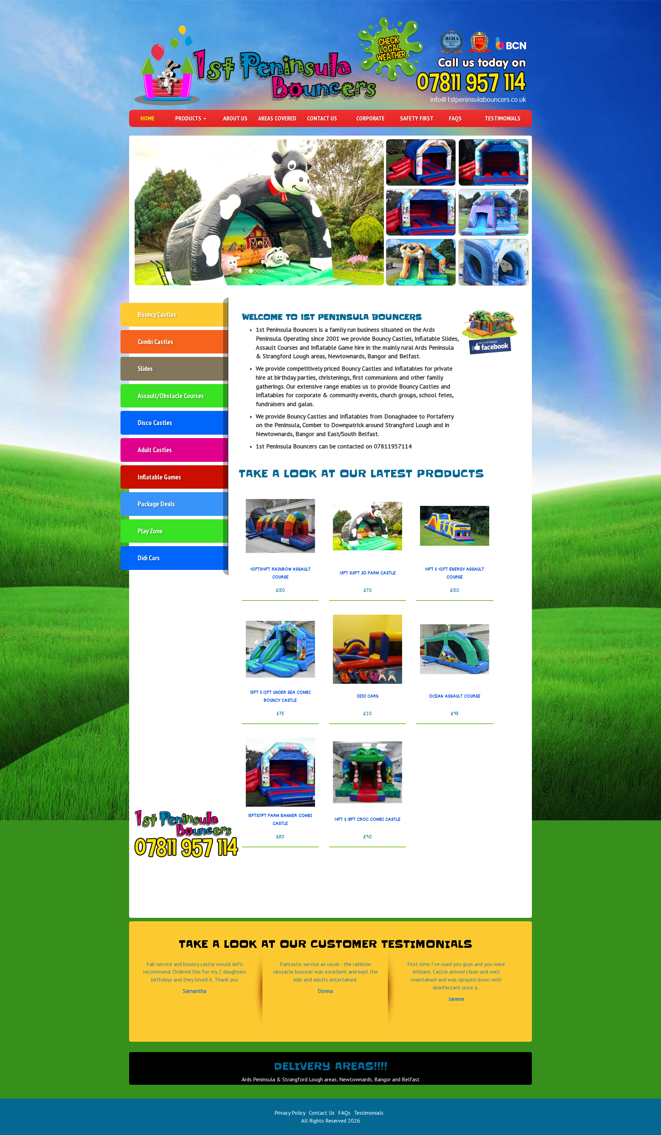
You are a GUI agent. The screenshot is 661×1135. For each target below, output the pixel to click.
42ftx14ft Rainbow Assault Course (280, 573)
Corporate (370, 118)
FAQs (455, 118)
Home (147, 118)
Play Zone (150, 531)
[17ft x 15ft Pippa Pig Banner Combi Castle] (493, 162)
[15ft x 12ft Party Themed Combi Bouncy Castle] (493, 212)
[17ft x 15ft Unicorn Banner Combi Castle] (421, 162)
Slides (145, 368)
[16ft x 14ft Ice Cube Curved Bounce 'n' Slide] (493, 262)
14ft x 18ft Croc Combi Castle (367, 820)
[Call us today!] (471, 82)
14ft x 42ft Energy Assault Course (454, 573)
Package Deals (156, 503)
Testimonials (503, 118)
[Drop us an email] (478, 100)
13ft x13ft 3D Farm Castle (368, 573)
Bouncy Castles (157, 314)
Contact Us (322, 118)
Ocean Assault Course (454, 696)
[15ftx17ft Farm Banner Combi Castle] (421, 212)
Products (189, 118)
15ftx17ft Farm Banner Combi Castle (280, 820)
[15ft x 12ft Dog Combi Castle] (421, 262)
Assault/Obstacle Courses (171, 395)
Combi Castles (155, 341)
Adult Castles (155, 449)
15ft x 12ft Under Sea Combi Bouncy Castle (280, 696)
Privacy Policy (289, 1112)
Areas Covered (277, 118)
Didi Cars (149, 557)
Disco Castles (155, 422)
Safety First (416, 118)
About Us (235, 118)
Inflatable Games (159, 477)
